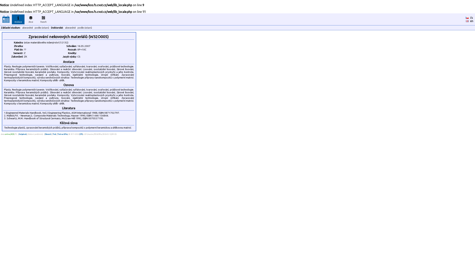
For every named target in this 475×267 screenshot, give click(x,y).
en (471, 21)
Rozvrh (43, 22)
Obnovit (48, 134)
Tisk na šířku (63, 134)
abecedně (27, 27)
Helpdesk (23, 134)
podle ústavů (42, 27)
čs (471, 17)
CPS (81, 134)
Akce (31, 22)
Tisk (54, 134)
